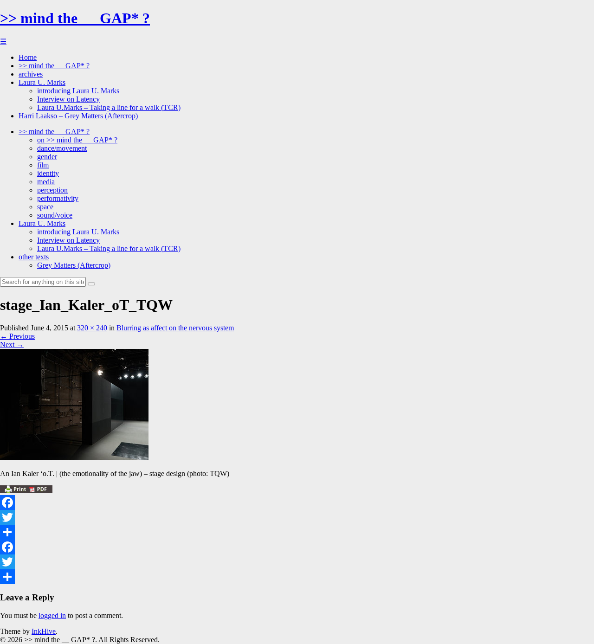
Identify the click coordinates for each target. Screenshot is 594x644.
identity (48, 173)
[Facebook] (297, 502)
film (43, 165)
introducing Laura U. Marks (78, 91)
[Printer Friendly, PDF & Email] (26, 491)
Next (12, 344)
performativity (57, 198)
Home (28, 57)
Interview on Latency (68, 99)
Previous (17, 336)
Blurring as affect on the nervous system (175, 328)
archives (31, 74)
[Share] (297, 532)
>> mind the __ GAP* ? (75, 18)
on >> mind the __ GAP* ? (77, 140)
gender (47, 157)
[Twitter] (297, 517)
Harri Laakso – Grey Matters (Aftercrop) (78, 116)
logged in (52, 615)
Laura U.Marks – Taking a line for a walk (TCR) (109, 107)
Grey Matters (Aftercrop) (73, 265)
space (45, 207)
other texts (34, 257)
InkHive (44, 631)
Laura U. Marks (42, 82)
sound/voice (54, 215)
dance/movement (62, 148)
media (46, 182)
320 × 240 (92, 328)
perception (52, 190)
